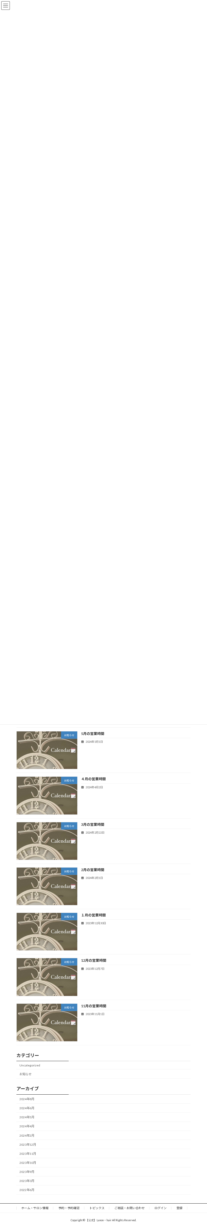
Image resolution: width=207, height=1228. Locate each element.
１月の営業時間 (93, 915)
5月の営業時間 (92, 733)
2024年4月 (26, 1126)
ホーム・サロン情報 (34, 1208)
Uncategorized (29, 1065)
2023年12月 (27, 1144)
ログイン (160, 1208)
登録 (179, 1208)
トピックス (97, 1208)
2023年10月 (27, 1163)
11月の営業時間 (93, 1006)
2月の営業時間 (92, 870)
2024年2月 (26, 1135)
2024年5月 (26, 1117)
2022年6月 (26, 1190)
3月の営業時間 (92, 824)
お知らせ (25, 1074)
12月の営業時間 (93, 960)
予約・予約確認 (69, 1208)
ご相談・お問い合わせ (129, 1208)
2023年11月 (27, 1154)
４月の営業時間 (93, 779)
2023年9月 (26, 1172)
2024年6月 (26, 1108)
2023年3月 (26, 1181)
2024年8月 (26, 1099)
